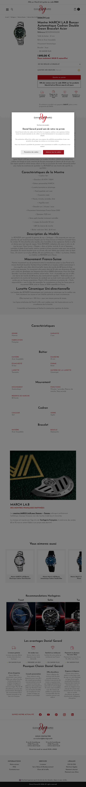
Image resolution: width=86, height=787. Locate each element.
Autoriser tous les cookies (53, 152)
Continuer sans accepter (43, 125)
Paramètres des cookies (31, 152)
